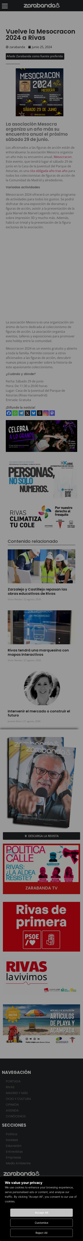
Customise (41, 1222)
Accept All (41, 1212)
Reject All (41, 1232)
